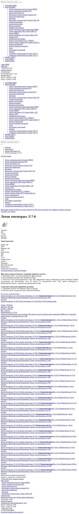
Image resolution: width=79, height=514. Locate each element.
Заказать (4, 238)
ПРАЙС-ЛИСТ (10, 57)
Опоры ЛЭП (13, 37)
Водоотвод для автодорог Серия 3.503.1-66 (24, 20)
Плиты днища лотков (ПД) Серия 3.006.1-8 (24, 42)
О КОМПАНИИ (11, 5)
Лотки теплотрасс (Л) (16, 13)
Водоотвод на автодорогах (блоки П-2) (22, 15)
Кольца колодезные (16, 24)
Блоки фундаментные (16, 16)
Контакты (30, 497)
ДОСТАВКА (9, 59)
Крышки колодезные (16, 28)
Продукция (5, 481)
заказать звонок (6, 70)
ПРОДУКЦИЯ (10, 7)
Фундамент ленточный (17, 50)
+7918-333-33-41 (6, 479)
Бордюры (12, 18)
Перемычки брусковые (17, 39)
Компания (4, 497)
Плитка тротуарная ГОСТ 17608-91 (21, 41)
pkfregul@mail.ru (6, 501)
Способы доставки (19, 270)
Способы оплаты (7, 270)
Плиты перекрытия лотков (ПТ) (20, 11)
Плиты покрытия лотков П (18, 46)
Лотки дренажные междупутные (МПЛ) (23, 9)
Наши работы (22, 497)
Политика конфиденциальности (12, 512)
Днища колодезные (16, 22)
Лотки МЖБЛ (14, 33)
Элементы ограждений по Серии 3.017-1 (23, 53)
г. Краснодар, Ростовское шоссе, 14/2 (14, 503)
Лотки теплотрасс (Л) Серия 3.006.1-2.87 (23, 35)
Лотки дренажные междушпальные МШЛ (24, 29)
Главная (7, 147)
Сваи (11, 48)
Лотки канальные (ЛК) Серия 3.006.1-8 (23, 31)
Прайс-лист (12, 497)
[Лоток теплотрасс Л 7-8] (5, 228)
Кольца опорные (15, 26)
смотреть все (5, 495)
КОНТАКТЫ (9, 61)
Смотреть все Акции (8, 211)
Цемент (11, 52)
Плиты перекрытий (16, 44)
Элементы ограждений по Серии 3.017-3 (23, 55)
